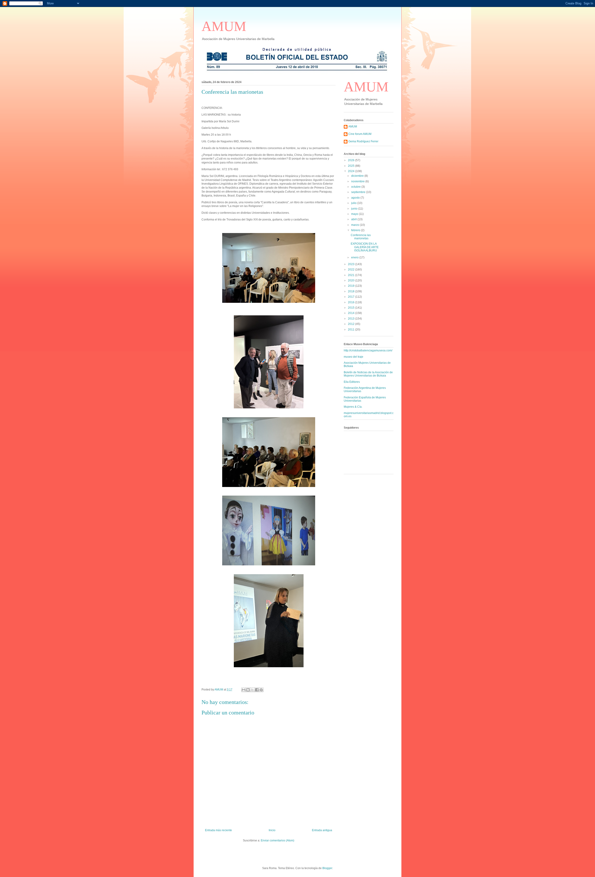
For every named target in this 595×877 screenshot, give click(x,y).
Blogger (327, 868)
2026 (351, 160)
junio (354, 208)
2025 (351, 165)
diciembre (357, 175)
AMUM (224, 26)
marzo (355, 225)
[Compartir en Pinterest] (261, 689)
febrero (356, 230)
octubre (356, 186)
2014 (351, 313)
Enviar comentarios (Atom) (277, 840)
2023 (351, 264)
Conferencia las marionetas (361, 236)
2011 (351, 329)
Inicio (272, 830)
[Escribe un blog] (248, 689)
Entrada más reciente (218, 830)
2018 (351, 291)
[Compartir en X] (252, 689)
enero (355, 257)
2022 (351, 269)
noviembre (358, 181)
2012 (351, 324)
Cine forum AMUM (359, 134)
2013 (351, 318)
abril (354, 219)
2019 (351, 285)
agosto (355, 197)
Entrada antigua (322, 830)
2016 (351, 302)
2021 (351, 275)
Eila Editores (352, 381)
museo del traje (353, 356)
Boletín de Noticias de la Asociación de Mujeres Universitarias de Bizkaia (368, 374)
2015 (351, 307)
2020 (351, 280)
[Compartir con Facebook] (257, 689)
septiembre (358, 192)
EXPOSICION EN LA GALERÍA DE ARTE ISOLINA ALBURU (365, 247)
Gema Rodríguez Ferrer (363, 141)
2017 (351, 296)
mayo (355, 214)
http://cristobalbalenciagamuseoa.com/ (368, 350)
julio (354, 203)
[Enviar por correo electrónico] (243, 689)
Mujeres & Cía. (353, 406)
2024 (351, 171)
